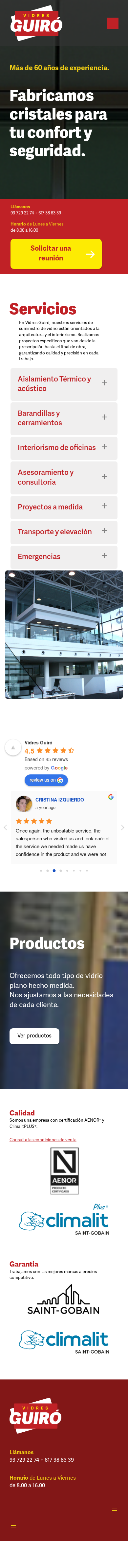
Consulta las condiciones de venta (43, 1140)
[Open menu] (112, 23)
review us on (43, 779)
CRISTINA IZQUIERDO (59, 799)
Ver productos (34, 1036)
